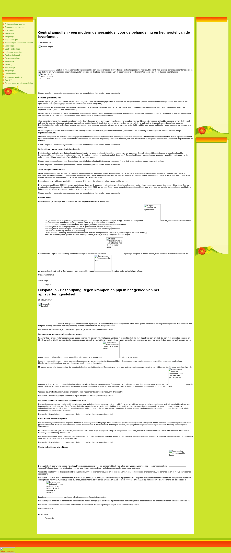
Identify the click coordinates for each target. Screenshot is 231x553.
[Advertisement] (61, 7)
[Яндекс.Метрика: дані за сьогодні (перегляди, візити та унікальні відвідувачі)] (7, 550)
